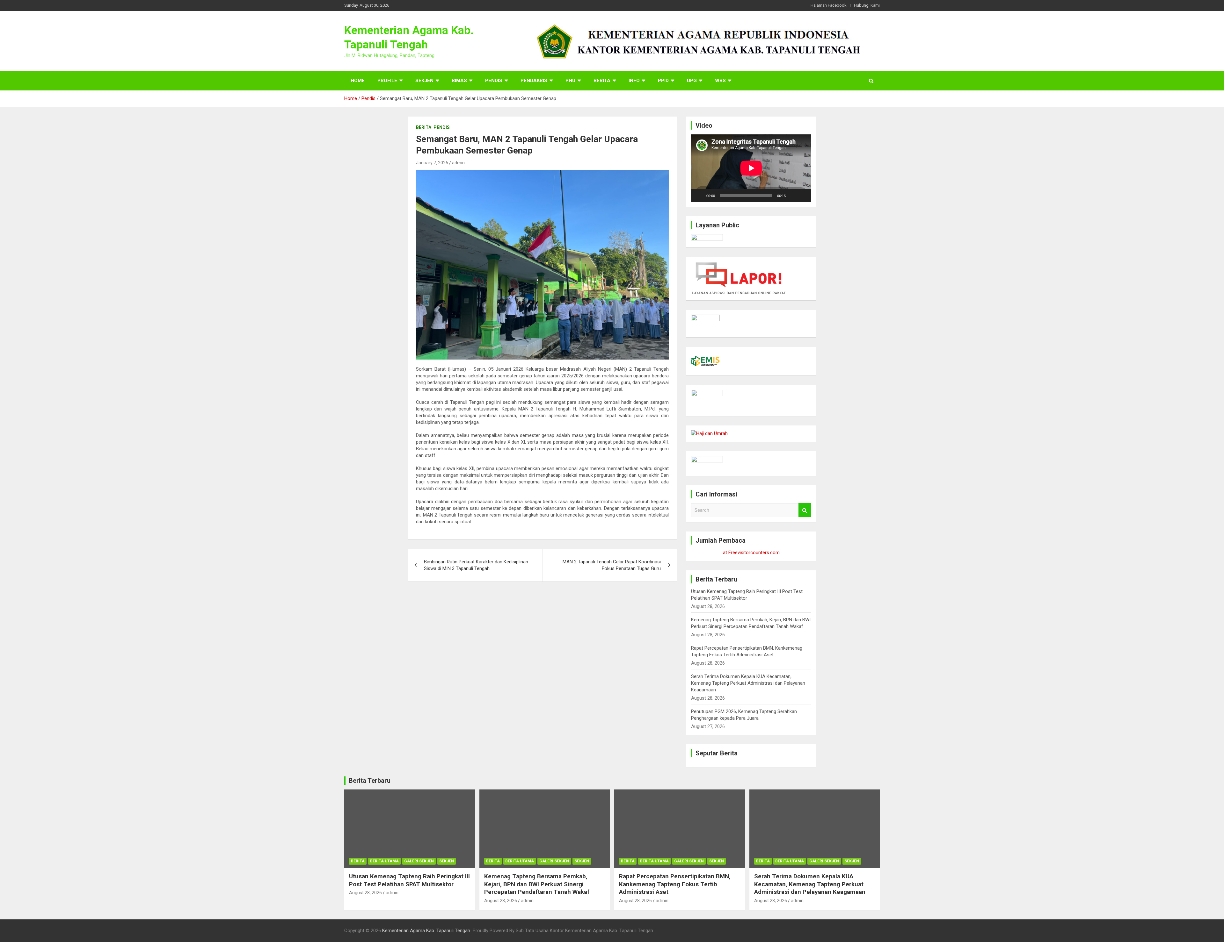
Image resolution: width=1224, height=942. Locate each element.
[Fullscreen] (803, 195)
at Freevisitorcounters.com (751, 552)
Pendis (493, 80)
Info (634, 80)
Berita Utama (384, 861)
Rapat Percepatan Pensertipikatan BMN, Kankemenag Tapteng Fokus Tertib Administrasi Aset (675, 884)
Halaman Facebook (829, 5)
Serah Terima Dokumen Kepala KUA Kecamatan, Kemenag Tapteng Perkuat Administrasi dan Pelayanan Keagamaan (748, 683)
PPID (663, 80)
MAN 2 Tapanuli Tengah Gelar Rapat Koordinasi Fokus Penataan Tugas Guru (612, 565)
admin (458, 162)
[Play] (699, 195)
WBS (720, 80)
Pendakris (534, 80)
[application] (751, 168)
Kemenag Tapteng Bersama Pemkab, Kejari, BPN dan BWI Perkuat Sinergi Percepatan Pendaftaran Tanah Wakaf (536, 884)
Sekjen (424, 80)
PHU (570, 80)
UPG (692, 80)
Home (358, 80)
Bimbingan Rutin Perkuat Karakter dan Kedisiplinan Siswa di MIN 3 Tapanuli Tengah (476, 565)
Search (804, 510)
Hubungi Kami (867, 5)
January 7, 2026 (432, 162)
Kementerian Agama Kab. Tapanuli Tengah (426, 930)
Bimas (459, 80)
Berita (602, 80)
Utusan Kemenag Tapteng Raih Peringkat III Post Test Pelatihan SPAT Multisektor (409, 880)
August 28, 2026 (365, 892)
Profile (387, 80)
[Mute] (793, 195)
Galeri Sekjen (419, 861)
